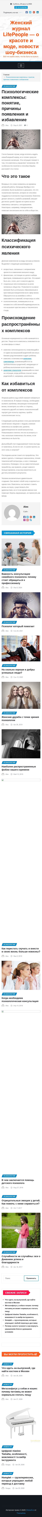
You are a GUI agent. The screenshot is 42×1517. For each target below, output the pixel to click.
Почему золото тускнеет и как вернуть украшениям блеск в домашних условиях (21, 1329)
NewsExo (30, 1510)
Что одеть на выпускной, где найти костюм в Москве (18, 1369)
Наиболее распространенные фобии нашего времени (19, 768)
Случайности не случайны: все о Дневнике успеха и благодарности (21, 1259)
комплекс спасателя (12, 370)
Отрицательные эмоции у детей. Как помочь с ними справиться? (21, 1202)
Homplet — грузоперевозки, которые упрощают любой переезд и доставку (18, 1480)
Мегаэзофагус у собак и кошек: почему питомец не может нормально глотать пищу (21, 1308)
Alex (7, 125)
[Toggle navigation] (21, 65)
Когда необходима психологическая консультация (20, 999)
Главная (6, 74)
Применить (31, 1278)
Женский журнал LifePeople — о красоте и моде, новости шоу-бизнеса (21, 37)
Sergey (8, 1464)
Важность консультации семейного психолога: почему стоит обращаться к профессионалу (19, 578)
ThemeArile (21, 1513)
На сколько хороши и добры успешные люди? (18, 671)
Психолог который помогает (18, 626)
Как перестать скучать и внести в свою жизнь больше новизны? (21, 950)
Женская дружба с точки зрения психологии (20, 718)
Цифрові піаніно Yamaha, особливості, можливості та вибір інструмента (14, 1455)
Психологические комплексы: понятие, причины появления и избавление (19, 78)
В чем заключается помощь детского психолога (18, 1181)
